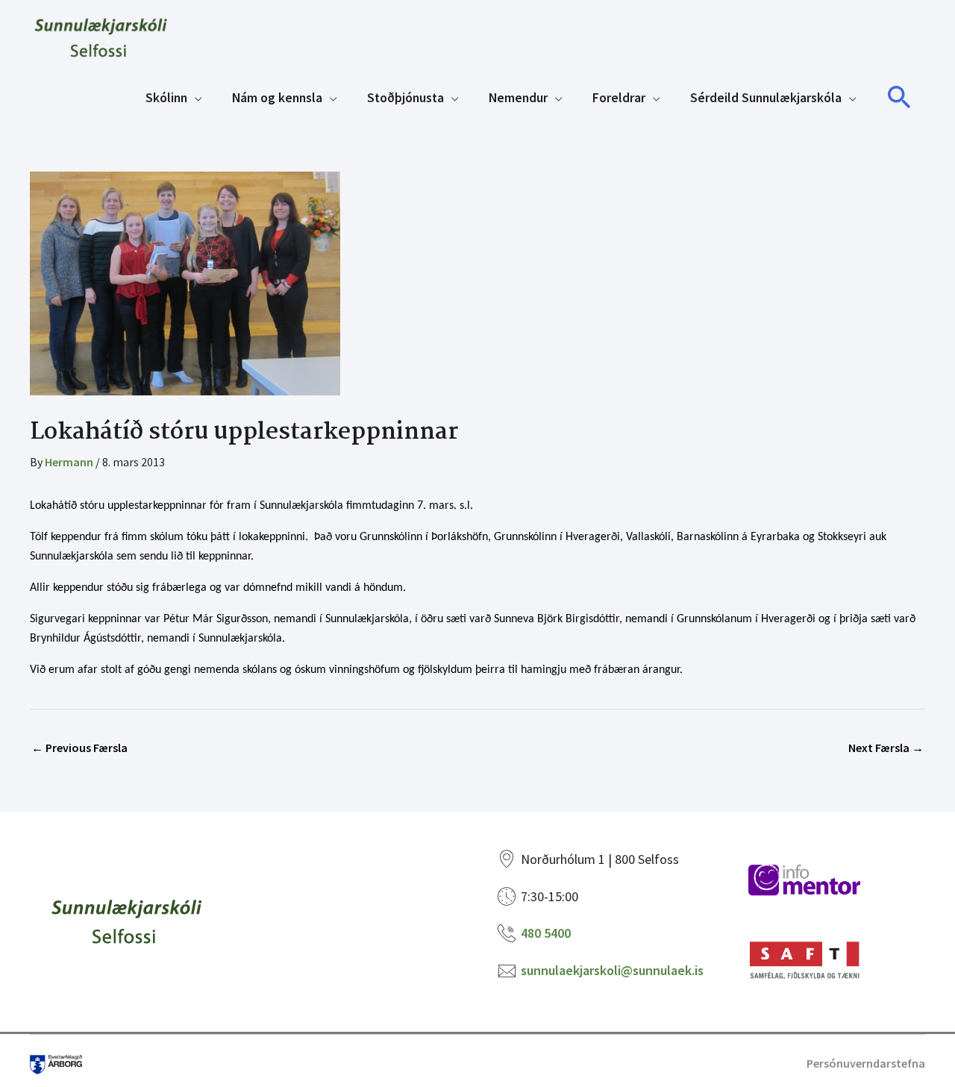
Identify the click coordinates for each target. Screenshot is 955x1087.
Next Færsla (886, 747)
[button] (899, 97)
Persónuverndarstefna (866, 1063)
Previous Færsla (79, 747)
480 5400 (546, 933)
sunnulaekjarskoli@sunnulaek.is (612, 970)
